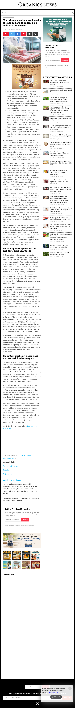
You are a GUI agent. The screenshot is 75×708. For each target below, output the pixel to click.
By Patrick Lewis (60, 114)
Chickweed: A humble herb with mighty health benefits (60, 253)
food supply (21, 489)
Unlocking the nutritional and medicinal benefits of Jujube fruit (60, 218)
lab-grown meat (15, 491)
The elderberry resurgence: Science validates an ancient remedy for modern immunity (59, 99)
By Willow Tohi (60, 103)
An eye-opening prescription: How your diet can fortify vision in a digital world (60, 127)
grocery (5, 491)
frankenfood (30, 489)
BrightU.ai (6, 470)
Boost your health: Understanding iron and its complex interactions (60, 136)
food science (11, 489)
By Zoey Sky (59, 193)
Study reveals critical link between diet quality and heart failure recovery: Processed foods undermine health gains (61, 236)
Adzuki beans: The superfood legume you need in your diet (59, 181)
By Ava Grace (60, 86)
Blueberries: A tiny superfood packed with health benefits (59, 246)
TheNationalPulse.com (11, 466)
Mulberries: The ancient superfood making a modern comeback (60, 119)
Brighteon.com (8, 474)
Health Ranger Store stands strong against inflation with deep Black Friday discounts (61, 209)
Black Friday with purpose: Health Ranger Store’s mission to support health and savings (60, 189)
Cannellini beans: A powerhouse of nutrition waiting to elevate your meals (60, 144)
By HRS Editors (59, 167)
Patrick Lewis (17, 29)
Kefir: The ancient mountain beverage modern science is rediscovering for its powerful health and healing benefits (59, 199)
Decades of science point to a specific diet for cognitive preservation (59, 172)
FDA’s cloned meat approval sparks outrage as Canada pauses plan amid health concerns (61, 153)
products (24, 491)
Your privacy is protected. (11, 525)
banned (25, 484)
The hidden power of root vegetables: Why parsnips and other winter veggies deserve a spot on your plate (59, 109)
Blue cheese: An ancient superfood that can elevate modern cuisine (61, 91)
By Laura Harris (60, 94)
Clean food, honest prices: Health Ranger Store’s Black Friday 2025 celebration (60, 226)
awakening (18, 484)
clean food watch (18, 486)
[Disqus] (22, 601)
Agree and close (56, 697)
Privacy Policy (53, 692)
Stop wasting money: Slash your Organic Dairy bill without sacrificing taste (61, 163)
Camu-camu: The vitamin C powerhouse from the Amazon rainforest (59, 82)
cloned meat (29, 486)
